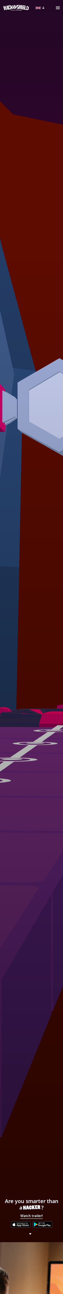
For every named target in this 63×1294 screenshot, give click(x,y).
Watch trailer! (31, 1216)
